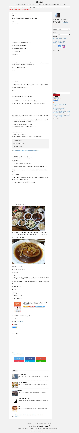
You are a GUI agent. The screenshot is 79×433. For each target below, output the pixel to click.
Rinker (28, 304)
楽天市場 (32, 306)
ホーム (23, 7)
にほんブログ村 (20, 321)
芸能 (13, 352)
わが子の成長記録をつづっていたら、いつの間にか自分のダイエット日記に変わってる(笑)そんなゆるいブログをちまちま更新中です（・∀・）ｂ (39, 428)
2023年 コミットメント (42, 7)
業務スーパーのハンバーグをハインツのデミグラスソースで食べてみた (29, 414)
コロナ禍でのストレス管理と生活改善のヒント (61, 115)
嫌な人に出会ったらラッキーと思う (59, 38)
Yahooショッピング (40, 306)
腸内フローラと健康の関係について (59, 112)
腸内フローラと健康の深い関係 (58, 42)
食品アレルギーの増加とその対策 (59, 41)
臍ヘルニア (17, 416)
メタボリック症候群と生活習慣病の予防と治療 (61, 111)
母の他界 (54, 39)
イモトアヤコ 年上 (22, 374)
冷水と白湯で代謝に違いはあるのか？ (60, 44)
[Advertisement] (30, 33)
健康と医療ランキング (56, 98)
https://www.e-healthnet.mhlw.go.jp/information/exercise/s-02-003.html (26, 150)
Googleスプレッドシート (57, 116)
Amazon (26, 306)
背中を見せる (39, 2)
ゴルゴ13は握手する (22, 382)
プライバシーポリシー (14, 7)
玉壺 (19, 406)
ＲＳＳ (55, 102)
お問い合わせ (32, 7)
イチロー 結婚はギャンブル (24, 398)
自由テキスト (61, 48)
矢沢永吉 (20, 390)
